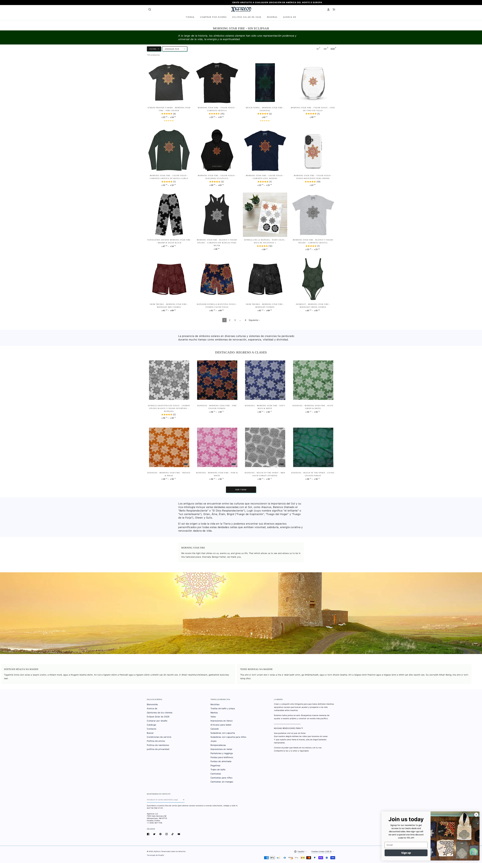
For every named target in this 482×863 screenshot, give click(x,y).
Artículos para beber (221, 725)
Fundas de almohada (220, 761)
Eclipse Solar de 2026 (158, 716)
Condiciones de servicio (159, 737)
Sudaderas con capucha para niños (228, 737)
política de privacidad (158, 749)
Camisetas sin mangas (221, 781)
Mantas (214, 712)
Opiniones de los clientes (159, 712)
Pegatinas (215, 765)
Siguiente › (254, 320)
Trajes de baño (218, 769)
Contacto (151, 729)
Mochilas (215, 704)
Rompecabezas (218, 745)
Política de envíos (156, 741)
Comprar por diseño (157, 720)
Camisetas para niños (221, 777)
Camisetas (215, 773)
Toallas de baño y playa (222, 708)
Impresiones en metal (221, 749)
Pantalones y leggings (221, 753)
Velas (213, 716)
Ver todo (241, 490)
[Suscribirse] (184, 799)
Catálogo (151, 725)
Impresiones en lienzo (221, 720)
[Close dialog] (476, 814)
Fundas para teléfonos (221, 757)
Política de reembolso (158, 745)
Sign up (406, 853)
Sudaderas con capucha (222, 733)
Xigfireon (157, 851)
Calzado (214, 729)
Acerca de (152, 708)
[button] (149, 9)
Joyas (213, 741)
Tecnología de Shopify (155, 855)
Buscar (150, 733)
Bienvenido (152, 704)
